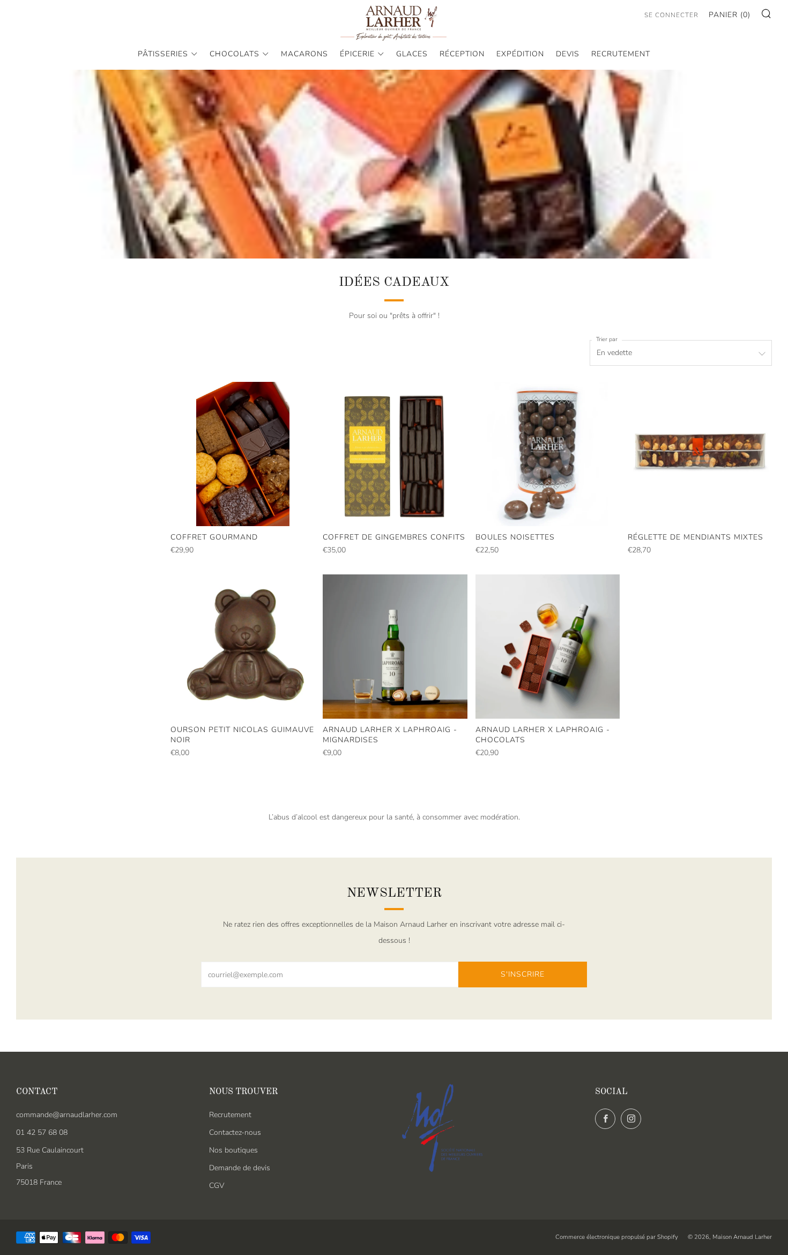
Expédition (520, 54)
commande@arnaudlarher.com (66, 1115)
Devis (567, 54)
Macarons (304, 54)
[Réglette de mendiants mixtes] (700, 454)
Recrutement (620, 54)
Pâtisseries (163, 54)
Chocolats (234, 54)
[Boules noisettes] (547, 454)
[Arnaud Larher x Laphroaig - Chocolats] (547, 646)
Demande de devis (239, 1168)
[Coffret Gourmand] (242, 454)
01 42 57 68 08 (42, 1132)
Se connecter (671, 15)
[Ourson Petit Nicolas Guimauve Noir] (242, 646)
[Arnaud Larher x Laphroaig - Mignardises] (395, 646)
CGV (216, 1185)
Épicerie (357, 54)
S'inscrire (523, 974)
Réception (462, 54)
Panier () (729, 15)
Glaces (412, 54)
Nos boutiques (233, 1150)
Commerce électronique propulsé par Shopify (616, 1237)
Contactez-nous (235, 1132)
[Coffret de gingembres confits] (395, 454)
